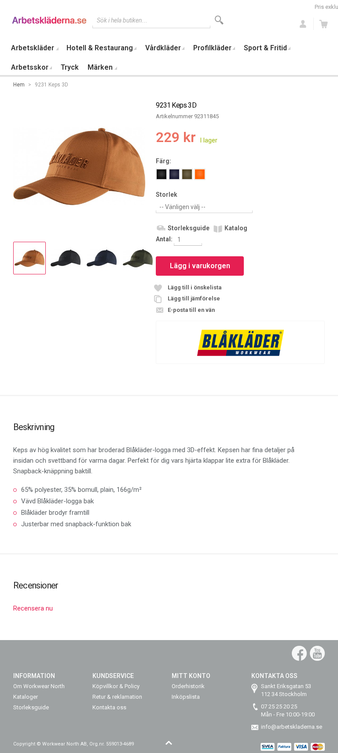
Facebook (299, 653)
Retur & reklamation (117, 696)
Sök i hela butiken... (122, 20)
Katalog (235, 228)
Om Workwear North (39, 686)
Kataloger (25, 696)
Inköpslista (186, 696)
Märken (100, 67)
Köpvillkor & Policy (116, 686)
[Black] (161, 174)
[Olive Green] (187, 174)
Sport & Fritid (265, 48)
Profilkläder (212, 48)
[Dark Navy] (174, 174)
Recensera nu (33, 608)
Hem (19, 85)
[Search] (219, 20)
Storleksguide (188, 228)
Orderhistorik (188, 686)
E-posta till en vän (191, 310)
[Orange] (200, 174)
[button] (29, 258)
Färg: (163, 161)
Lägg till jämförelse (194, 298)
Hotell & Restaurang (99, 48)
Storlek (166, 194)
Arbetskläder (32, 48)
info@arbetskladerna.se (291, 726)
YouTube (317, 653)
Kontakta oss (109, 707)
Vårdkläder (163, 48)
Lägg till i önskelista (194, 287)
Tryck (70, 67)
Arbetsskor (29, 67)
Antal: (165, 239)
